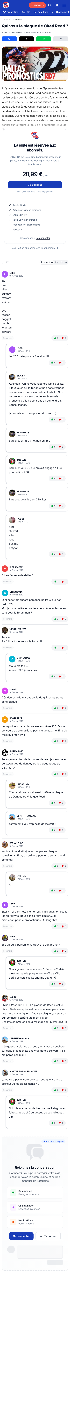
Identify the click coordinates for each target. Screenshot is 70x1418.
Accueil (7, 19)
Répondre (7, 338)
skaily (21, 375)
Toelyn (21, 459)
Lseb (12, 273)
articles (18, 19)
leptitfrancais (26, 815)
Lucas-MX (23, 784)
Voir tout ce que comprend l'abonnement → (35, 247)
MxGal (13, 689)
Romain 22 (15, 718)
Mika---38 (23, 432)
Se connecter (43, 238)
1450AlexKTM (17, 629)
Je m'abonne (35, 184)
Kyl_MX (21, 876)
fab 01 (20, 518)
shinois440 (16, 751)
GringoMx (15, 591)
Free (12, 936)
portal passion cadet (23, 1071)
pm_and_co (16, 843)
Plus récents (61, 262)
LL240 (12, 996)
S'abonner (50, 1236)
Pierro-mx (16, 567)
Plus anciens (47, 262)
